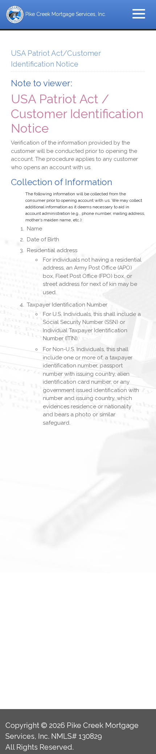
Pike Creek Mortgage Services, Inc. (65, 14)
